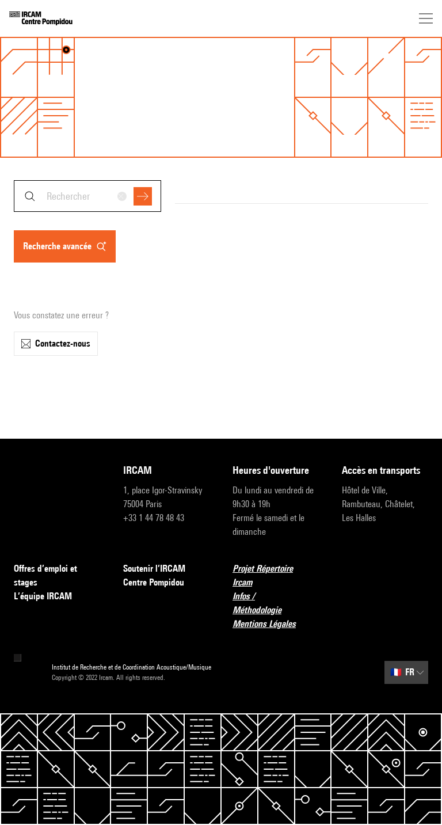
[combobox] (87, 196)
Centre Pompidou (153, 582)
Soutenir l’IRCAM (154, 568)
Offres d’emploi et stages (45, 575)
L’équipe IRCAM (43, 596)
